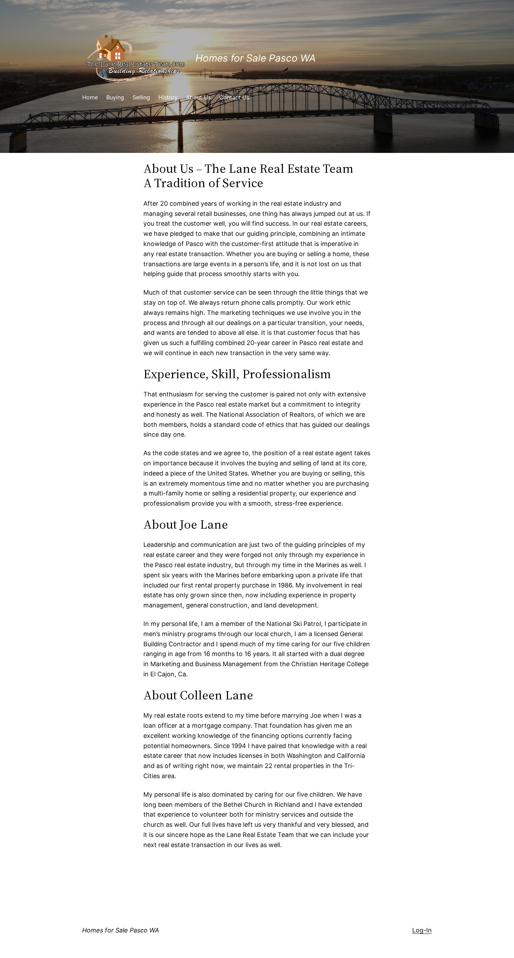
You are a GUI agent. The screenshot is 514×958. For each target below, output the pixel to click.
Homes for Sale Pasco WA (255, 58)
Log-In (422, 930)
